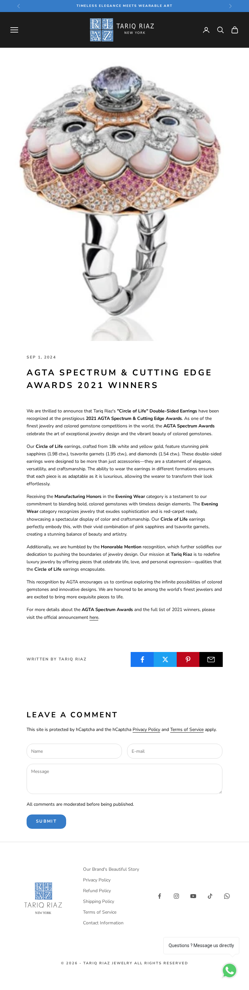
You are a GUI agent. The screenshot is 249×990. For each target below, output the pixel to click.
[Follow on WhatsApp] (227, 896)
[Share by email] (211, 659)
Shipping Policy (98, 901)
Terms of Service (187, 729)
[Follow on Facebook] (159, 896)
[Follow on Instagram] (176, 896)
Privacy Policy (146, 729)
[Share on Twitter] (165, 659)
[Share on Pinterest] (188, 659)
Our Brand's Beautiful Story (111, 869)
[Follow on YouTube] (193, 896)
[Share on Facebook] (142, 659)
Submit (46, 821)
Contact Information (103, 923)
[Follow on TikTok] (210, 896)
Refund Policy (97, 891)
